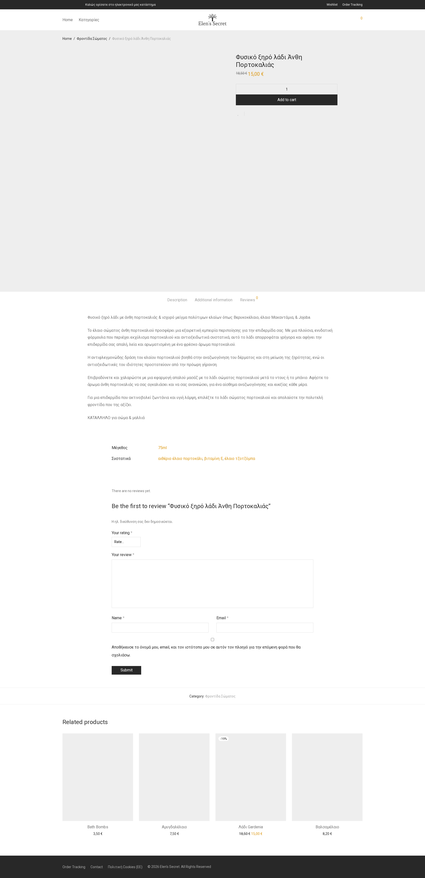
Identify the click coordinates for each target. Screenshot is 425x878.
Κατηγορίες (89, 19)
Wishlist (332, 4)
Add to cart (286, 99)
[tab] (177, 300)
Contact (97, 867)
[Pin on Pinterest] (264, 114)
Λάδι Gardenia (251, 827)
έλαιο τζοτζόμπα (240, 458)
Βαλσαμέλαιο (327, 827)
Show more (98, 833)
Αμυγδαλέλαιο (174, 827)
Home (67, 19)
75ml (162, 447)
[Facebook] (63, 4)
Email (222, 618)
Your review (123, 554)
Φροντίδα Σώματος (92, 39)
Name (118, 618)
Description (177, 300)
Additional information (213, 300)
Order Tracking (352, 4)
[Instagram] (70, 4)
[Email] (76, 4)
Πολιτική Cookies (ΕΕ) (125, 867)
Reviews (249, 299)
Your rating (122, 532)
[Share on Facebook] (250, 114)
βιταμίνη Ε (213, 458)
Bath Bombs (97, 827)
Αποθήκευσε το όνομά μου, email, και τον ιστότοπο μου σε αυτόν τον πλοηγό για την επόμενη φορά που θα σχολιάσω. (206, 651)
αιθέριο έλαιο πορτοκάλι (180, 458)
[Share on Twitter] (257, 114)
